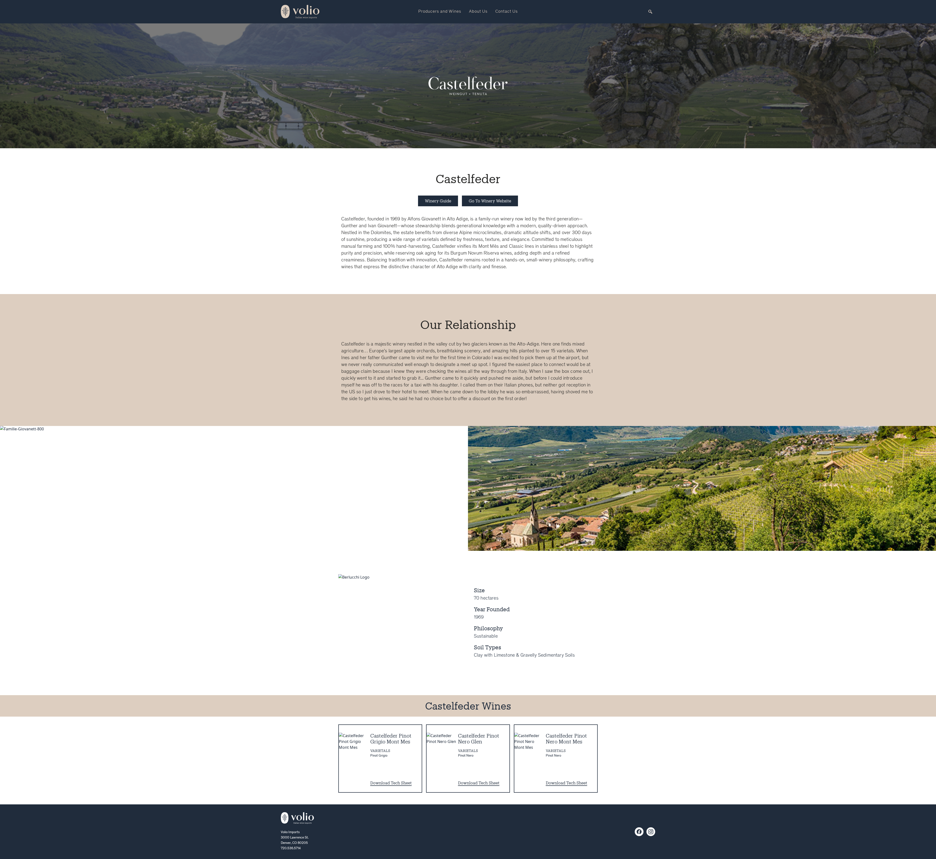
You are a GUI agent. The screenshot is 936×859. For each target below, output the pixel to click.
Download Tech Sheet (391, 782)
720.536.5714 (291, 848)
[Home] (297, 818)
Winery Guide (438, 200)
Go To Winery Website (490, 200)
